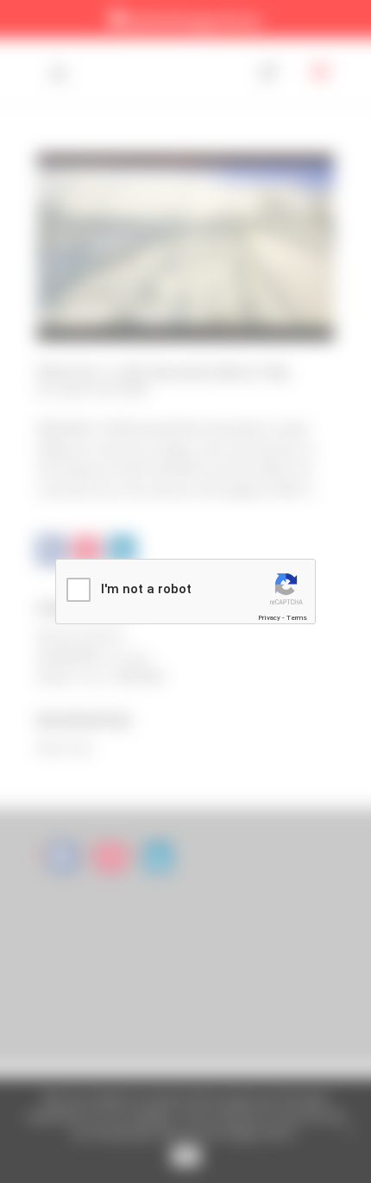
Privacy (269, 618)
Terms (296, 618)
